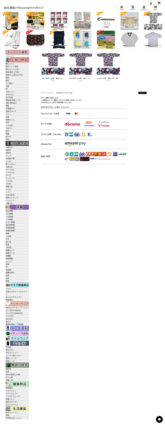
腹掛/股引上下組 (12, 72)
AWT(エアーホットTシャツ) (17, 307)
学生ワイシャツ (12, 352)
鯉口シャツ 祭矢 (12, 66)
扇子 (7, 131)
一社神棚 (9, 219)
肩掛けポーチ (11, 111)
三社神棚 (9, 214)
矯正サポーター (12, 402)
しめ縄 (8, 236)
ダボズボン (10, 94)
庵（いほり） (11, 164)
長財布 (8, 150)
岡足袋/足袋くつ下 (13, 100)
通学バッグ (10, 361)
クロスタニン (11, 390)
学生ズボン (10, 350)
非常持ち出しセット (14, 418)
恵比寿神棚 (10, 225)
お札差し (9, 247)
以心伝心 (9, 319)
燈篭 (7, 264)
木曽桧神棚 (10, 228)
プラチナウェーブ (13, 396)
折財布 (8, 153)
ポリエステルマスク (14, 297)
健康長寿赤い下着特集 (15, 324)
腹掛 (7, 78)
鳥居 (7, 244)
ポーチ (8, 175)
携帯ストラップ (12, 197)
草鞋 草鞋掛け (11, 103)
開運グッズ (10, 253)
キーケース (10, 178)
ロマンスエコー (12, 393)
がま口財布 (10, 195)
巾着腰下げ (10, 108)
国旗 (7, 134)
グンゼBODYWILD (13, 310)
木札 (7, 139)
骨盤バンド (10, 399)
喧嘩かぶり (10, 120)
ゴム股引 (9, 83)
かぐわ (8, 189)
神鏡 (7, 281)
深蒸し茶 (9, 380)
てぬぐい (9, 128)
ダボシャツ (10, 92)
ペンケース (10, 200)
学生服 (8, 347)
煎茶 (7, 372)
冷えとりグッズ (12, 404)
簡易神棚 (9, 258)
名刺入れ (9, 167)
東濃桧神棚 (10, 230)
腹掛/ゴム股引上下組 (14, 75)
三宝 (7, 239)
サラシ (8, 114)
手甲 (7, 122)
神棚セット (10, 250)
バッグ (8, 155)
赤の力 (8, 321)
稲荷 (7, 275)
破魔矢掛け (10, 272)
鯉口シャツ (10, 64)
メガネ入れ (10, 172)
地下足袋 (9, 97)
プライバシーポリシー (47, 93)
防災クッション (12, 412)
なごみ (8, 161)
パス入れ (9, 181)
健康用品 (9, 388)
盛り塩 (8, 242)
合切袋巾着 (10, 158)
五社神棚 (9, 211)
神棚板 (8, 256)
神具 (7, 233)
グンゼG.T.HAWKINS (14, 313)
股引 (7, 80)
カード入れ (10, 169)
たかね (8, 183)
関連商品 (9, 300)
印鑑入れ (9, 186)
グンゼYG (9, 316)
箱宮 (7, 278)
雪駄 (7, 106)
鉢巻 (7, 117)
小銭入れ (9, 147)
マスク (8, 289)
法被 (7, 86)
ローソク (9, 261)
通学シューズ (11, 358)
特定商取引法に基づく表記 (64, 93)
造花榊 (8, 270)
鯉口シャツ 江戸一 (13, 69)
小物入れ (9, 203)
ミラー (8, 192)
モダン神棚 (10, 222)
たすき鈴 (9, 125)
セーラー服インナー (14, 355)
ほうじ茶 (9, 377)
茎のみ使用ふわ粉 (13, 374)
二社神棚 (9, 216)
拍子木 (8, 136)
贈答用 (8, 369)
